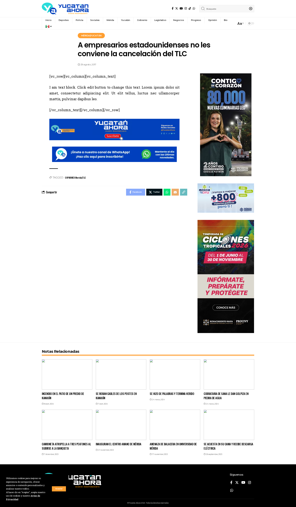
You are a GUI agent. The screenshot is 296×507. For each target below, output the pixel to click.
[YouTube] (181, 8)
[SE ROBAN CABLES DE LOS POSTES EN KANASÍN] (121, 374)
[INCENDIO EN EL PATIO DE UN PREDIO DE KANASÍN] (67, 374)
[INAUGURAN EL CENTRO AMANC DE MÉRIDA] (121, 425)
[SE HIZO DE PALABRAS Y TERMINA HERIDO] (175, 374)
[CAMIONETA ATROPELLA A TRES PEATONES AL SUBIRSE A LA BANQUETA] (67, 425)
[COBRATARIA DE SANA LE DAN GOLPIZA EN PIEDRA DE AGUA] (229, 374)
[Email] (175, 192)
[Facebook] (172, 8)
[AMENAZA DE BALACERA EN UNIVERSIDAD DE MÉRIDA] (175, 425)
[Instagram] (186, 8)
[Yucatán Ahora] (65, 9)
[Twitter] (176, 8)
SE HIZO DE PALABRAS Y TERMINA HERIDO (172, 393)
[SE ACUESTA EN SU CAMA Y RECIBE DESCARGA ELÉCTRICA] (229, 425)
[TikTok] (190, 8)
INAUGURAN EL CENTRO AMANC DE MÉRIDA (118, 444)
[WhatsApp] (194, 8)
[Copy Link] (183, 192)
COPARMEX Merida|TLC (75, 177)
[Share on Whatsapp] (167, 192)
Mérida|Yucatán (91, 35)
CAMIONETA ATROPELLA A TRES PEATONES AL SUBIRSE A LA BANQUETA (66, 446)
